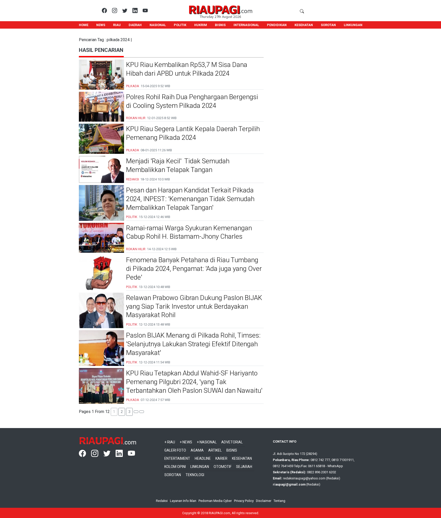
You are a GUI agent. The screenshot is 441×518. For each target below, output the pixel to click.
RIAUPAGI (214, 9)
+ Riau (169, 442)
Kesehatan (242, 458)
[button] (136, 411)
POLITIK (180, 25)
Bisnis (231, 450)
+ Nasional (207, 442)
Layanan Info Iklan (183, 501)
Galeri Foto (175, 450)
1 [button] (114, 412)
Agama (197, 450)
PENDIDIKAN (277, 25)
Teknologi (195, 475)
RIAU (117, 25)
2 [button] (122, 412)
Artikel (215, 450)
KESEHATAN (304, 25)
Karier (221, 458)
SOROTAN (328, 25)
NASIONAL (158, 25)
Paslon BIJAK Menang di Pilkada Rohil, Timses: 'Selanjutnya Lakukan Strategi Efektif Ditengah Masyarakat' (193, 343)
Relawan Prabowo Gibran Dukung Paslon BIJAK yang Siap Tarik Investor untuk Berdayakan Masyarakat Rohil (194, 306)
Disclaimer (263, 501)
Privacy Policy (244, 501)
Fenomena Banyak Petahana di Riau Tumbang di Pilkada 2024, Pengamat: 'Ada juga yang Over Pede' (194, 268)
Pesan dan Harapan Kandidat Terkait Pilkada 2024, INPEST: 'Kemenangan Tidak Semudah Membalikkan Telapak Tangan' (190, 198)
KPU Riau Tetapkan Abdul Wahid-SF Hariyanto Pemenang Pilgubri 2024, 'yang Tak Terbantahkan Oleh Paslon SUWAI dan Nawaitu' (194, 381)
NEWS (100, 25)
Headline (203, 458)
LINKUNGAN (353, 25)
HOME (83, 25)
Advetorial (232, 442)
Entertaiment (177, 458)
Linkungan (199, 467)
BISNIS (220, 25)
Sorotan (172, 475)
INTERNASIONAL (246, 25)
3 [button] (129, 412)
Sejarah (244, 467)
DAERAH (135, 25)
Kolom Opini (175, 467)
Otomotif (222, 467)
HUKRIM (200, 25)
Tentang (279, 501)
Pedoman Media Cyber (215, 501)
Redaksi (162, 501)
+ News (186, 442)
